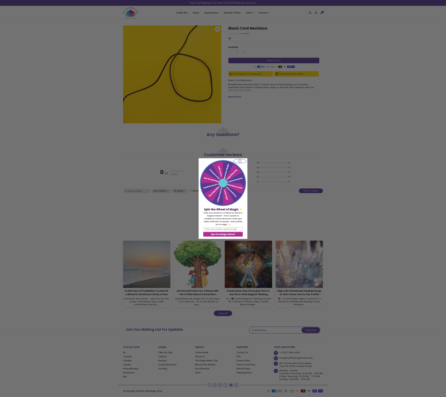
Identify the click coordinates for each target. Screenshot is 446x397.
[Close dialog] (239, 161)
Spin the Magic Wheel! (223, 234)
